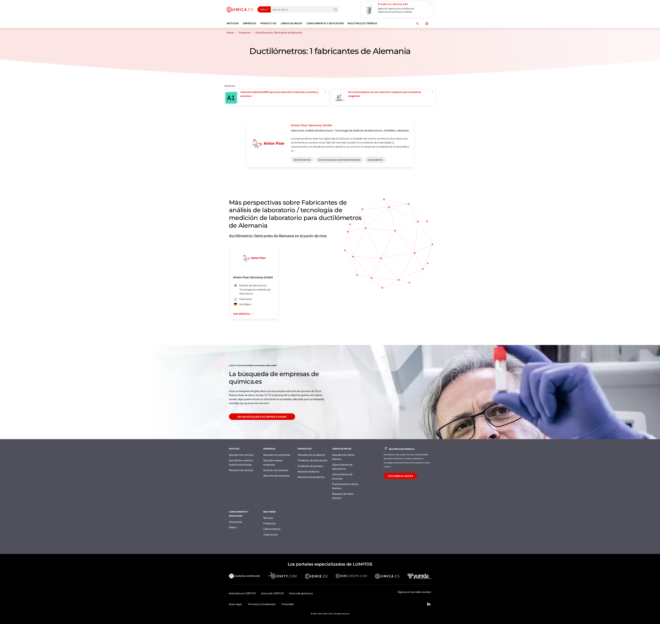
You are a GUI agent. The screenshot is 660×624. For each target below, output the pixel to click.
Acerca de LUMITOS (272, 593)
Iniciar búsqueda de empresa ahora (262, 416)
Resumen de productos (311, 477)
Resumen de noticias (241, 470)
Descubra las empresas (276, 454)
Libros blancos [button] (291, 23)
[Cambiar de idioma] (426, 24)
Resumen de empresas (276, 475)
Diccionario (235, 521)
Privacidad (288, 604)
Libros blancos (271, 529)
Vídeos (232, 527)
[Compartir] (417, 24)
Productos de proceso (310, 466)
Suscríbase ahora (400, 476)
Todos (263, 9)
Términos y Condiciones (262, 604)
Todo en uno (270, 534)
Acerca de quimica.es (301, 593)
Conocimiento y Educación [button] (325, 23)
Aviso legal (235, 604)
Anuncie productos (309, 471)
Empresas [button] (249, 23)
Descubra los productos (311, 454)
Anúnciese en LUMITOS (242, 593)
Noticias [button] (233, 23)
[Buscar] (335, 10)
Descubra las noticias (241, 454)
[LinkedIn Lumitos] (428, 604)
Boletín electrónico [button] (362, 23)
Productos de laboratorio (312, 460)
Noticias (268, 518)
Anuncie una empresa (275, 470)
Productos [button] (268, 23)
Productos (269, 523)
